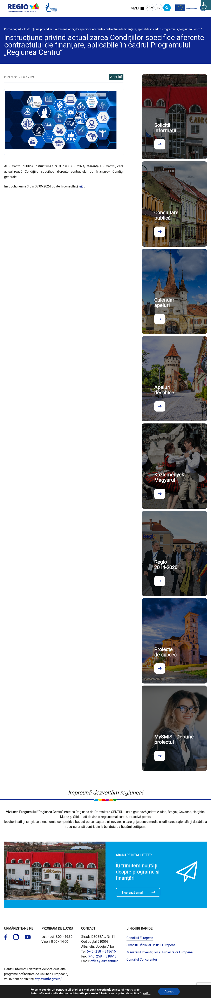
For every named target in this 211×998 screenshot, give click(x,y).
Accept (168, 991)
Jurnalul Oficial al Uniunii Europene (151, 945)
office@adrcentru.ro (104, 961)
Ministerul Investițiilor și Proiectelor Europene (160, 952)
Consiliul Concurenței (142, 959)
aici (81, 186)
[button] (135, 8)
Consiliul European (140, 938)
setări (146, 993)
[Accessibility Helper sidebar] (206, 5)
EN (158, 8)
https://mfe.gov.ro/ (48, 979)
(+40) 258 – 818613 (102, 956)
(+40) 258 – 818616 (101, 951)
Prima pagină (12, 29)
